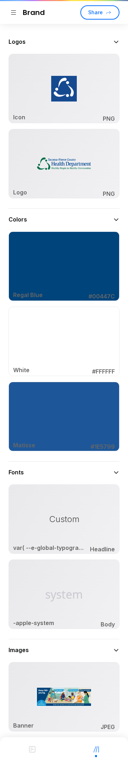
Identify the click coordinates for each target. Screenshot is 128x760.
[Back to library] (13, 12)
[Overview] (32, 748)
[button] (64, 41)
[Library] (96, 748)
